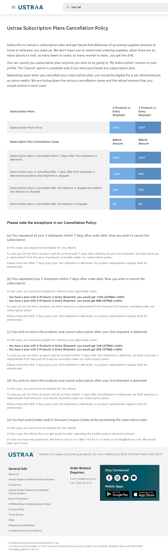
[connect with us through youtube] (134, 478)
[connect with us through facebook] (109, 478)
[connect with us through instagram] (117, 478)
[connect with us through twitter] (125, 478)
